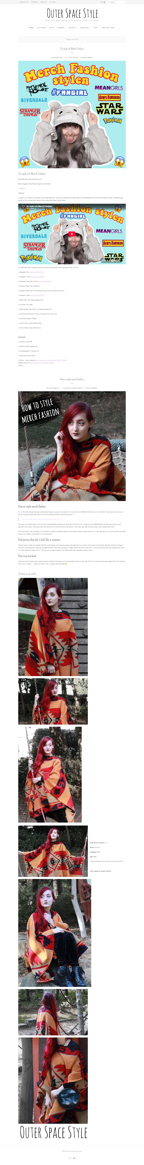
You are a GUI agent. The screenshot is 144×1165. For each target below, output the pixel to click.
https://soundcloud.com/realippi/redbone (41, 363)
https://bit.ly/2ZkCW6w (37, 272)
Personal (84, 27)
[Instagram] (70, 1158)
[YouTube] (74, 1158)
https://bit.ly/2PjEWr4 (37, 295)
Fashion (60, 27)
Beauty (72, 27)
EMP (106, 843)
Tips (95, 27)
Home (31, 27)
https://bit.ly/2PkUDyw (45, 281)
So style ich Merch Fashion (72, 48)
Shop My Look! (108, 27)
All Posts (52, 2)
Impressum (34, 2)
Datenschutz (24, 2)
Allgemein (73, 388)
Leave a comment (87, 57)
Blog (51, 27)
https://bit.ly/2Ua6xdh (37, 277)
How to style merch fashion (72, 379)
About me (43, 2)
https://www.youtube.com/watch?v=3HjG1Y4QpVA (50, 360)
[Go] (108, 2)
